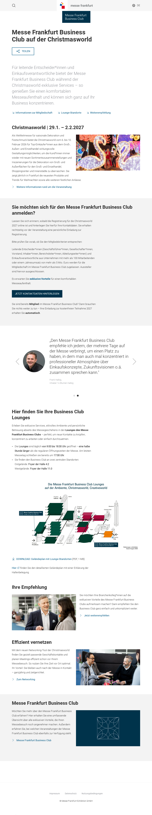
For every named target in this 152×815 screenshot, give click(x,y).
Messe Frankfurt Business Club (33, 740)
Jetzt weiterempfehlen (96, 615)
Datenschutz (71, 793)
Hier (14, 568)
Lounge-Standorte (71, 112)
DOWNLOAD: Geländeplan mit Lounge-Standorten (44, 559)
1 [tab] (74, 396)
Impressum (54, 793)
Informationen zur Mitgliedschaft (34, 112)
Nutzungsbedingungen (92, 793)
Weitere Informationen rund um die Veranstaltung (44, 187)
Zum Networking (25, 679)
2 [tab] (78, 396)
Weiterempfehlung (100, 112)
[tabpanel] (76, 362)
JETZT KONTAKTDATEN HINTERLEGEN (37, 293)
